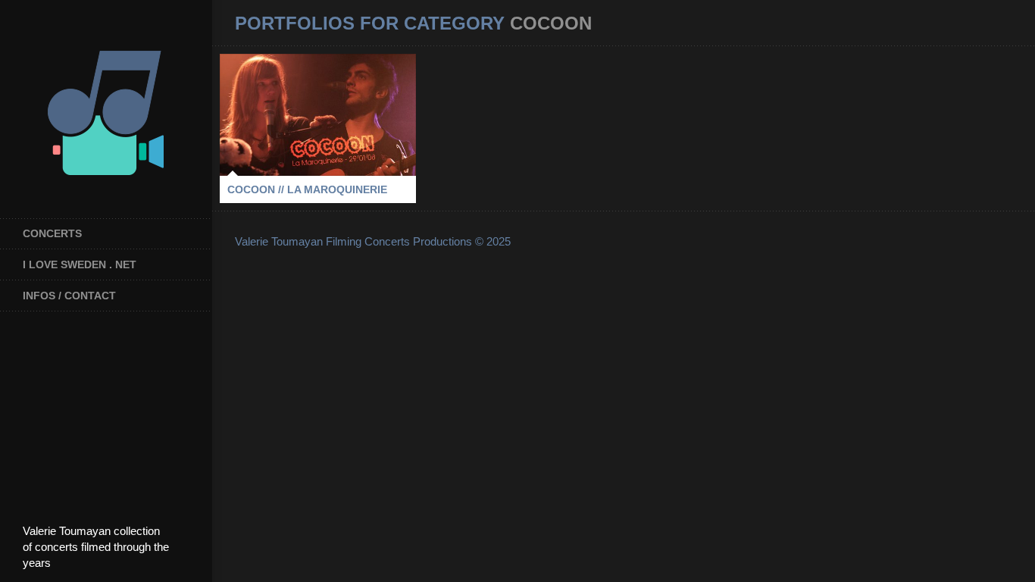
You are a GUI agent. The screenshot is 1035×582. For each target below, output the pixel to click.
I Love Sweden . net (79, 264)
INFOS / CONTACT (69, 295)
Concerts (52, 233)
